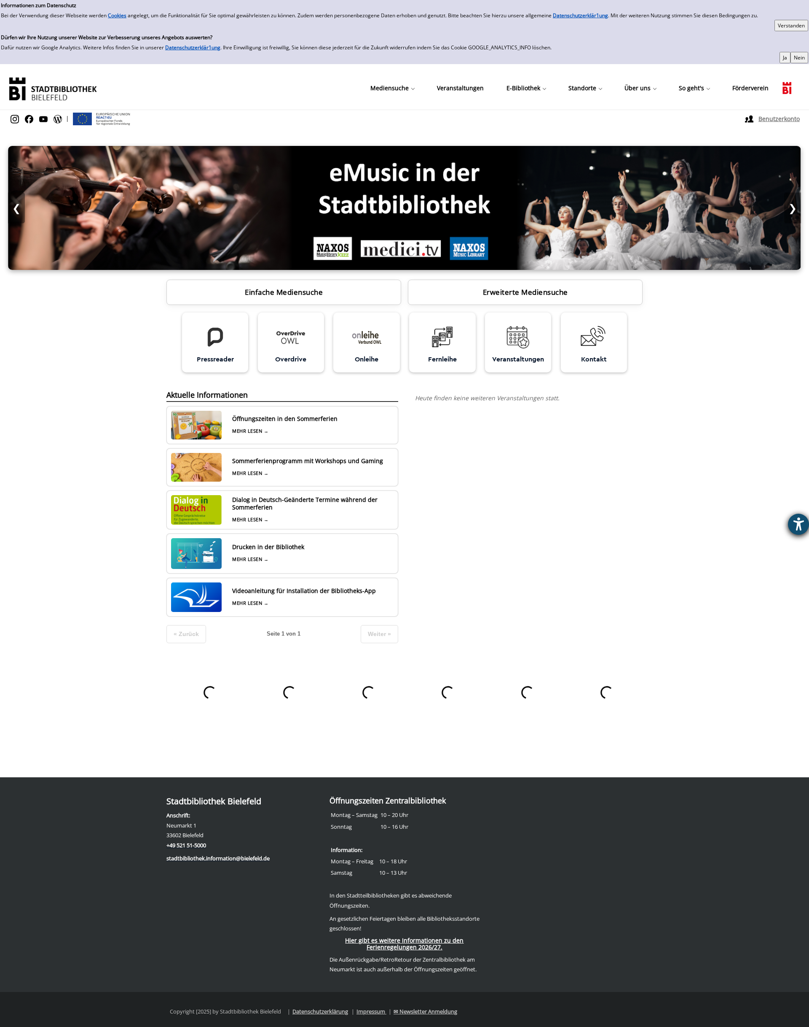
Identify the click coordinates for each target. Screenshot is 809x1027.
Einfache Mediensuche (284, 292)
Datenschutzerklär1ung (580, 15)
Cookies (117, 15)
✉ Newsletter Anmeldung (425, 1011)
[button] (392, 88)
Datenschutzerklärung (320, 1011)
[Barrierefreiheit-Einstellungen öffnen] (798, 524)
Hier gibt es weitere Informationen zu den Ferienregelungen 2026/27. (404, 943)
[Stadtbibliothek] (52, 88)
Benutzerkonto (779, 119)
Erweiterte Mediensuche (525, 292)
